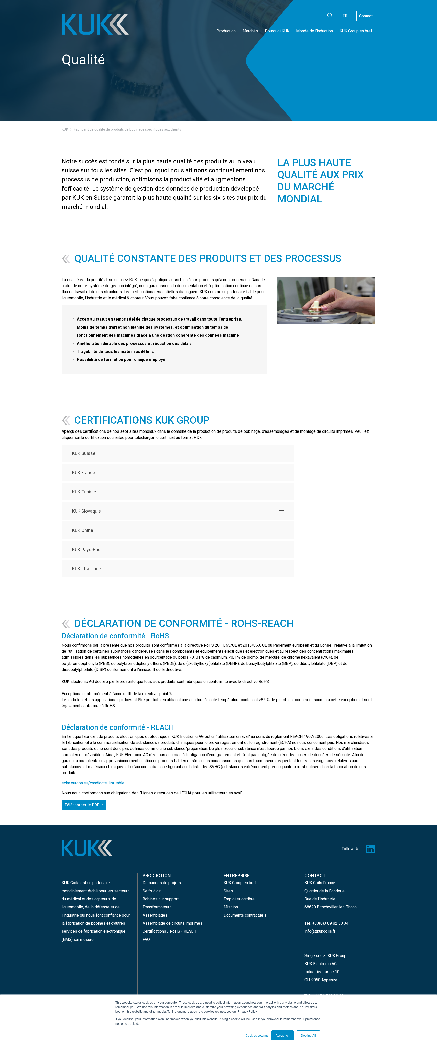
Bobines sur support (161, 899)
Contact (366, 16)
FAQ (146, 939)
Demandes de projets (162, 882)
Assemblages (155, 915)
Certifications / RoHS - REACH (169, 931)
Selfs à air (152, 891)
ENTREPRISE (237, 875)
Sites (228, 891)
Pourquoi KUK (277, 31)
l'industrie (70, 915)
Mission (231, 907)
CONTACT (315, 875)
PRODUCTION (157, 875)
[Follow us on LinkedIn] (370, 849)
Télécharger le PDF (82, 805)
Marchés (250, 31)
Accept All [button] (282, 1035)
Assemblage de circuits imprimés (172, 923)
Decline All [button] (308, 1035)
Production (226, 31)
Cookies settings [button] (257, 1035)
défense (102, 907)
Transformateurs (157, 907)
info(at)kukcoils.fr (319, 931)
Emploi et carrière (239, 899)
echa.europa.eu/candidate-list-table (93, 783)
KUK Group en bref (356, 31)
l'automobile (72, 907)
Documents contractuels (245, 915)
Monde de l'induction (314, 31)
